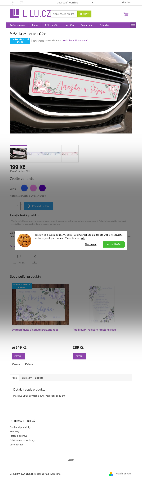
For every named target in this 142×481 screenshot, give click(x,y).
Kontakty (14, 431)
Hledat (84, 13)
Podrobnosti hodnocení (75, 40)
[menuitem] (17, 25)
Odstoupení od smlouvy (22, 440)
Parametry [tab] (26, 378)
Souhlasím (115, 244)
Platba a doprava (18, 436)
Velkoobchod (17, 444)
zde (83, 238)
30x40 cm (16, 364)
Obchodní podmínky (67, 2)
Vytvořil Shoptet (124, 474)
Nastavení (90, 244)
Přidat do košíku (41, 206)
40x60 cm (29, 364)
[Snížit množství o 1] (22, 208)
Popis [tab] (14, 378)
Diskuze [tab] (39, 378)
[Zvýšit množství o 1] (22, 204)
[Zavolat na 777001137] (15, 2)
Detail (18, 356)
